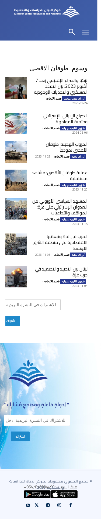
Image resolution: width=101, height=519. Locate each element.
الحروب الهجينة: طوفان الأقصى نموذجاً (67, 147)
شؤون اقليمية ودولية (73, 128)
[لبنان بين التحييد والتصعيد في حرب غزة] (16, 276)
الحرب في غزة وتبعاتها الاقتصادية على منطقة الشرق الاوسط (60, 242)
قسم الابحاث (53, 98)
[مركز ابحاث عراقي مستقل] (47, 12)
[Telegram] (48, 505)
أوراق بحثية (78, 156)
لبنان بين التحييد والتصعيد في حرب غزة (61, 272)
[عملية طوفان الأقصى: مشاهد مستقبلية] (16, 180)
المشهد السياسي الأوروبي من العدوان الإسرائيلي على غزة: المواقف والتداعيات (60, 207)
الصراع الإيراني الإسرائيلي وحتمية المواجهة (65, 118)
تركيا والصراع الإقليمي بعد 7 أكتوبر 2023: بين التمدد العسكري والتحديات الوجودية (61, 86)
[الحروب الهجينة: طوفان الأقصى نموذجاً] (16, 152)
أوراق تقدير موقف (74, 98)
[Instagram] (59, 505)
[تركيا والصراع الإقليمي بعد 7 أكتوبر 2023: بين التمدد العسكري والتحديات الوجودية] (16, 88)
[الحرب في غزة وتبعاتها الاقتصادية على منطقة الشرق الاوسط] (16, 244)
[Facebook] (70, 505)
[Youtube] (28, 505)
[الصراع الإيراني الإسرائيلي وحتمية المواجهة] (16, 123)
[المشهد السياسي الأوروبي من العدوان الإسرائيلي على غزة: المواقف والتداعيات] (16, 209)
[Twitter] (36, 505)
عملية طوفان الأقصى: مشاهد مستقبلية (60, 175)
